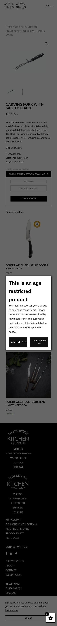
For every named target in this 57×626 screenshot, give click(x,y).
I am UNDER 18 (39, 342)
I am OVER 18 (18, 342)
